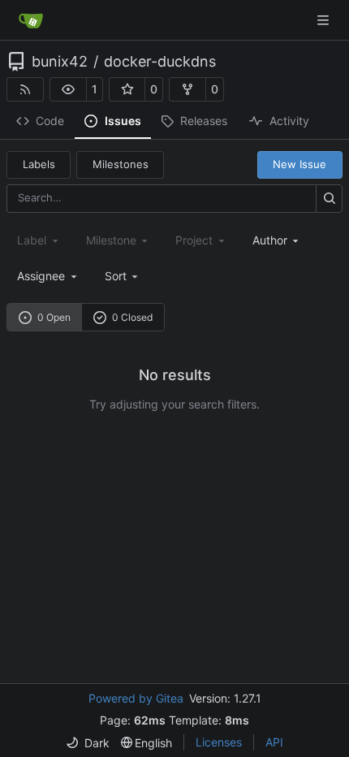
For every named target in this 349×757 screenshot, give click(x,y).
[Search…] (329, 198)
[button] (68, 89)
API (274, 742)
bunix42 (60, 62)
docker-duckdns (160, 62)
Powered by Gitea (135, 698)
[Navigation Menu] (324, 19)
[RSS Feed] (25, 89)
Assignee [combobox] (41, 276)
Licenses (219, 742)
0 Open (54, 317)
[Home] (31, 20)
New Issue (299, 164)
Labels (39, 164)
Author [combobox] (269, 240)
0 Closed (132, 317)
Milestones (121, 164)
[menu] (123, 276)
